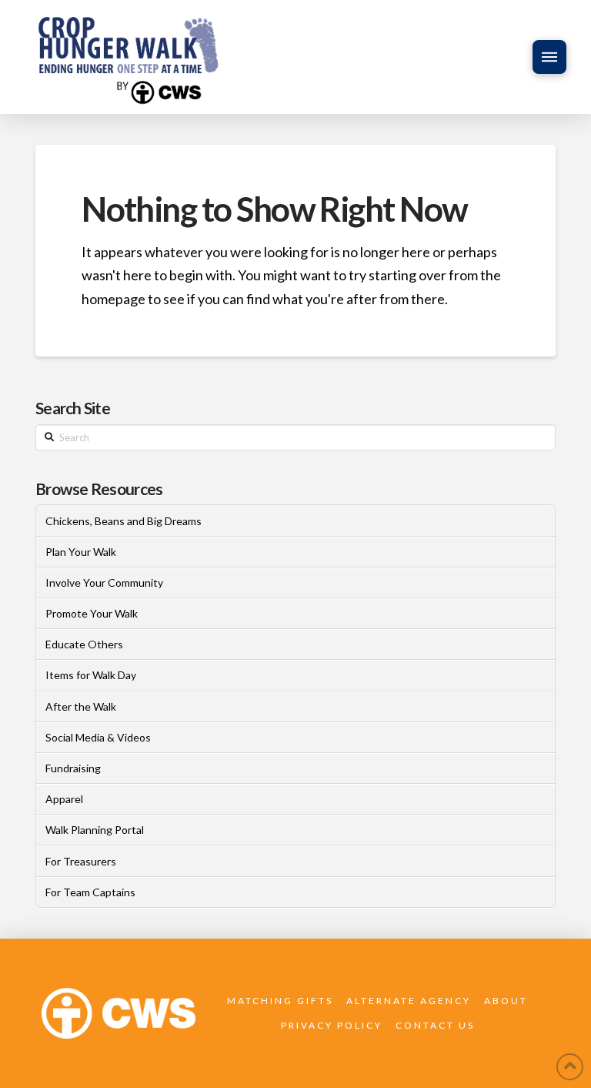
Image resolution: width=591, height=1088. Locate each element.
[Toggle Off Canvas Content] (549, 57)
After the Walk (80, 706)
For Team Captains (90, 892)
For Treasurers (80, 861)
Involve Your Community (104, 582)
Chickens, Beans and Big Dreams (123, 520)
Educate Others (84, 644)
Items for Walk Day (90, 674)
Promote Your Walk (91, 613)
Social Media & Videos (98, 737)
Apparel (64, 798)
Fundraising (73, 768)
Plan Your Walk (80, 551)
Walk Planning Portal (94, 829)
